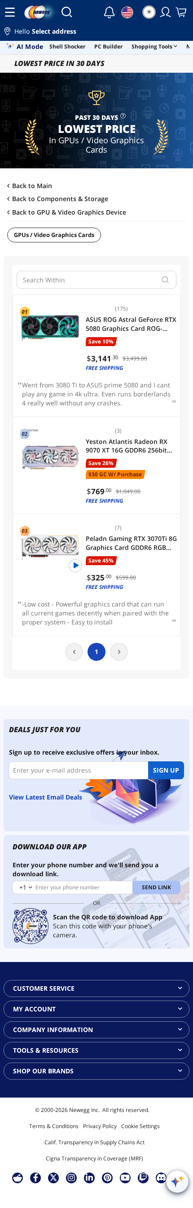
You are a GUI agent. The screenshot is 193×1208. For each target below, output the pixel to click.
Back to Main (32, 186)
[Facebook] (35, 1177)
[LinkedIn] (89, 1177)
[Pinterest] (107, 1177)
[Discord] (161, 1177)
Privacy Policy (100, 1126)
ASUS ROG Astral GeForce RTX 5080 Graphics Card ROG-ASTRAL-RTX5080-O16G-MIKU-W (131, 324)
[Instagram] (71, 1177)
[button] (96, 32)
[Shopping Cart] (181, 12)
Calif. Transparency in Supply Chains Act (94, 1142)
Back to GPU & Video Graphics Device (69, 212)
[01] (49, 328)
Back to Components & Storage (60, 199)
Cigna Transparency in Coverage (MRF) (94, 1158)
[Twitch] (143, 1177)
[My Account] (165, 12)
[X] (53, 1177)
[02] (49, 450)
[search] (165, 280)
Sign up (166, 770)
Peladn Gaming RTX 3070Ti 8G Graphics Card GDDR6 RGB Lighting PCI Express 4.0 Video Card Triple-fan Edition (131, 543)
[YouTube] (125, 1177)
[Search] (66, 12)
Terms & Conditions (54, 1126)
